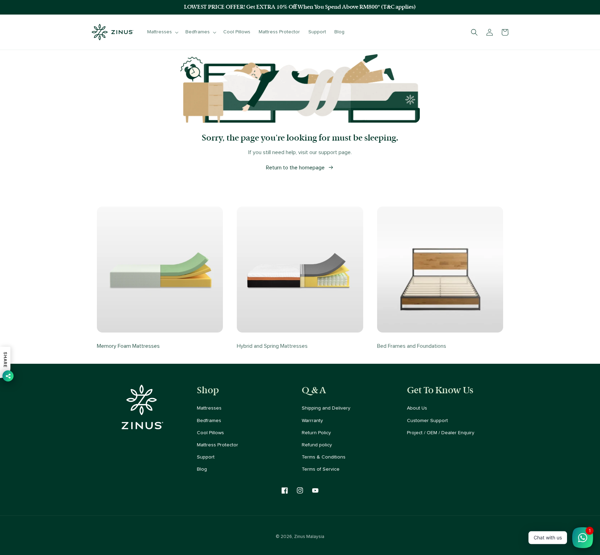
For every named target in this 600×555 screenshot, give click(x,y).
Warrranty (312, 420)
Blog (202, 469)
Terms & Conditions (323, 457)
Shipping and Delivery (326, 408)
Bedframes (209, 420)
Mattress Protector (217, 445)
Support (206, 457)
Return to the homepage (295, 167)
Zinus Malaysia (309, 536)
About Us (417, 408)
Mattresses (209, 408)
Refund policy (317, 445)
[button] (162, 32)
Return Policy (316, 432)
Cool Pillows (210, 432)
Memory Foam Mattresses (128, 346)
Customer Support (427, 420)
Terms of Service (321, 469)
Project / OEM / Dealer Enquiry (440, 432)
